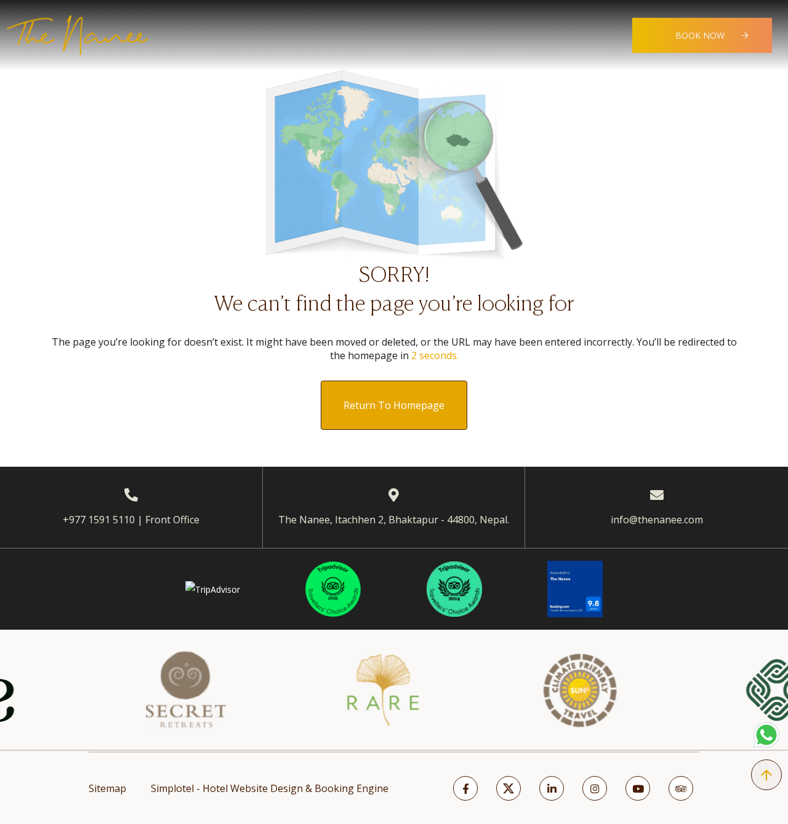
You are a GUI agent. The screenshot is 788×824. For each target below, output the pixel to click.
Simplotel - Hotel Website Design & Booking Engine (269, 788)
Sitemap (107, 788)
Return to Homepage (394, 405)
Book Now (700, 35)
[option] (160, 690)
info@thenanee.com (657, 519)
